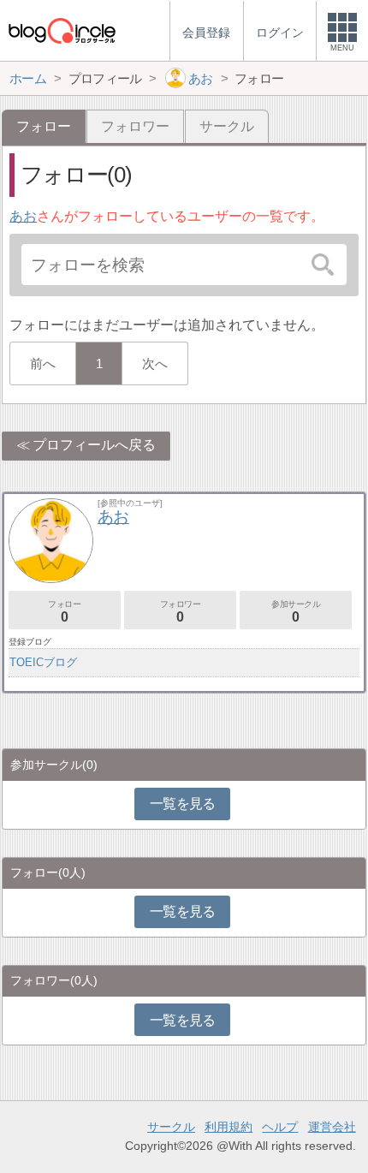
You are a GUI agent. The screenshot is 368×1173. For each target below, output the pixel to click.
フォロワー (135, 126)
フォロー (64, 611)
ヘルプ (280, 1127)
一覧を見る (183, 803)
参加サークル (296, 611)
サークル (226, 126)
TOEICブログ (43, 662)
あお (23, 216)
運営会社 (332, 1127)
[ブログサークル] (61, 30)
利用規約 (228, 1127)
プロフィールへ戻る (94, 445)
